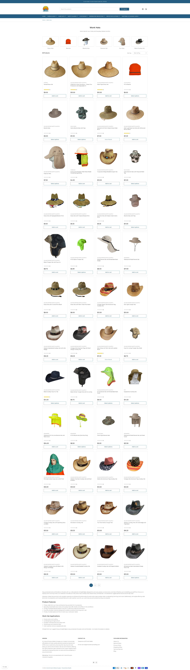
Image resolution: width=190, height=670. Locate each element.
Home (43, 16)
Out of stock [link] (108, 139)
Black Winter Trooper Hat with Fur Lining (81, 392)
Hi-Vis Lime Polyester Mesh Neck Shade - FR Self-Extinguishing (81, 172)
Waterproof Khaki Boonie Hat (131, 259)
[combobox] (94, 9)
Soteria (46, 82)
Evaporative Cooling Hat (130, 391)
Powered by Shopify (66, 668)
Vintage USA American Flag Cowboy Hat (134, 479)
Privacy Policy (117, 645)
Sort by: (129, 53)
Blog (115, 651)
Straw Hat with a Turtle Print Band (53, 304)
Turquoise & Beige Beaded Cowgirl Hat (107, 171)
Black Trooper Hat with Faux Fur (52, 262)
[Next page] (99, 585)
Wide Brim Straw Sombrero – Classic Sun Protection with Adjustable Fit (81, 85)
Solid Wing (73, 126)
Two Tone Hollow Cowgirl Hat (105, 522)
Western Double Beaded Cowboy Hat (80, 566)
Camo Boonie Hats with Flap (78, 128)
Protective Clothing (112, 16)
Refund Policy (117, 643)
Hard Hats (61, 16)
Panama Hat (103, 48)
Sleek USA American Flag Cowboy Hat (107, 479)
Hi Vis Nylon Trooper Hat (77, 259)
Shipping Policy (118, 647)
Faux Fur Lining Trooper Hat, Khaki (133, 348)
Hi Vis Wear (83, 16)
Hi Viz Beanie (127, 84)
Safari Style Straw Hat (102, 84)
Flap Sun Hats (47, 173)
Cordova (73, 169)
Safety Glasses (72, 16)
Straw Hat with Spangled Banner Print (54, 215)
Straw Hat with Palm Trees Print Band (80, 304)
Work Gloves (51, 16)
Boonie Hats (86, 48)
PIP (125, 390)
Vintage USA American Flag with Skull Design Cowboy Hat (80, 348)
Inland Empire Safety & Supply (78, 82)
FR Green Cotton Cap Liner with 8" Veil (54, 479)
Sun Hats (121, 48)
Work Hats (49, 20)
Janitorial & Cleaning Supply (130, 16)
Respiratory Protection (96, 16)
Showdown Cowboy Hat (77, 522)
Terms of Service (118, 649)
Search (125, 9)
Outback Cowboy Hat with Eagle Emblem (108, 566)
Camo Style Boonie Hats (103, 435)
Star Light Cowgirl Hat (130, 304)
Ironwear (126, 257)
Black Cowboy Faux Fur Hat (51, 391)
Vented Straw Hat (48, 84)
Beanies (68, 48)
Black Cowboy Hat (139, 48)
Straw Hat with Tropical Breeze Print (80, 215)
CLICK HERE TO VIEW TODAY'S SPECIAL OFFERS (95, 1)
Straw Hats (50, 48)
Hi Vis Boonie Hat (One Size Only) (79, 435)
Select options (135, 96)
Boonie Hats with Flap (129, 215)
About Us (116, 641)
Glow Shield (127, 82)
